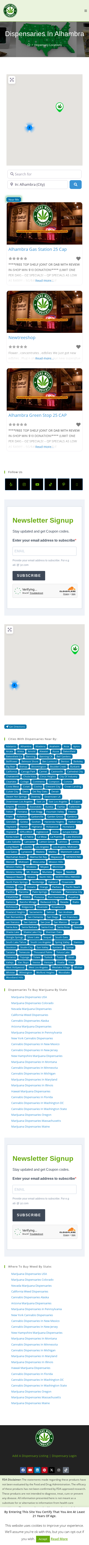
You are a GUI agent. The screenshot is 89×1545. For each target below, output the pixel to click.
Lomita (75, 841)
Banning (30, 756)
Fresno (72, 811)
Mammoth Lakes (70, 851)
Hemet (24, 826)
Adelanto (11, 746)
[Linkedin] (37, 1470)
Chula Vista (29, 776)
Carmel (43, 771)
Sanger (75, 922)
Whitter (78, 967)
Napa (59, 872)
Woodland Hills (14, 977)
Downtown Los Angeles (19, 801)
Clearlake (11, 781)
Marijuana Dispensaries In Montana (34, 1062)
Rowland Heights (15, 912)
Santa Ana (11, 927)
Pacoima (23, 892)
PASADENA (12, 897)
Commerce (39, 781)
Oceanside (67, 882)
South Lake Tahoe (16, 942)
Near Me (13, 199)
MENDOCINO (73, 857)
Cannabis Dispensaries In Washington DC (37, 1103)
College (25, 781)
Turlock (48, 957)
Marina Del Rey (38, 857)
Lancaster (30, 841)
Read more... (44, 281)
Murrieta (47, 872)
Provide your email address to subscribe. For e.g (41, 563)
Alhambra (26, 746)
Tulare (36, 957)
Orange (44, 887)
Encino (22, 806)
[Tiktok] (66, 1470)
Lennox (63, 841)
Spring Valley (62, 942)
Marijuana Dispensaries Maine (30, 1126)
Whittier (10, 972)
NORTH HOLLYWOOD (68, 876)
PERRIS (26, 897)
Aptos (76, 746)
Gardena (72, 816)
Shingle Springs (14, 937)
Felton (9, 811)
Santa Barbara (29, 927)
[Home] (28, 45)
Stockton (11, 947)
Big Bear (10, 766)
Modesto (31, 866)
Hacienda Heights (54, 821)
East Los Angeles (58, 801)
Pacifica (10, 892)
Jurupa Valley (70, 831)
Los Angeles (42, 846)
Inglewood (42, 831)
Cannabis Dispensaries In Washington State (39, 1109)
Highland (37, 826)
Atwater (44, 751)
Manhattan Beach (16, 857)
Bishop (23, 766)
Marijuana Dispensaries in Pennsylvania (36, 1032)
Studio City (26, 947)
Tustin (60, 957)
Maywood (56, 857)
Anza (66, 746)
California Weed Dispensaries (29, 1015)
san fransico (12, 922)
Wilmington (25, 972)
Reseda (64, 902)
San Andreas (65, 912)
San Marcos (60, 922)
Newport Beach (14, 876)
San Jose (45, 922)
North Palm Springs (17, 882)
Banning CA (46, 756)
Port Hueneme (56, 897)
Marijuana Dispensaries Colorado (32, 1003)
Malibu (52, 851)
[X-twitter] (52, 1470)
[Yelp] (11, 484)
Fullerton (22, 816)
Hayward (11, 826)
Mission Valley (14, 866)
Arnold (31, 751)
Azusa (55, 751)
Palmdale (56, 892)
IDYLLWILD (26, 831)
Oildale (10, 887)
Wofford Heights (45, 972)
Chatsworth (12, 776)
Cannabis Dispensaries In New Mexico (35, 1044)
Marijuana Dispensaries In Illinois (32, 1085)
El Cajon (75, 801)
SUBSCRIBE (29, 575)
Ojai (20, 887)
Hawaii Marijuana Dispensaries (30, 1091)
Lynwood (26, 851)
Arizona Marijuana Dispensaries (31, 1026)
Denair (55, 791)
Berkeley (78, 761)
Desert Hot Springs (16, 796)
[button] (59, 107)
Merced (10, 861)
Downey (35, 796)
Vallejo (10, 962)
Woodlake (64, 972)
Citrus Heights (48, 776)
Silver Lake (33, 937)
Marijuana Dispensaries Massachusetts (36, 1121)
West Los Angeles (38, 967)
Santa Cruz (47, 927)
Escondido (35, 806)
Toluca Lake (63, 952)
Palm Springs (39, 892)
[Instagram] (24, 484)
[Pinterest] (64, 484)
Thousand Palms (43, 952)
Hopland (11, 831)
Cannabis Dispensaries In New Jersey (34, 1050)
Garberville (37, 816)
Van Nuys (23, 962)
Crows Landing (73, 786)
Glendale (11, 821)
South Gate (61, 937)
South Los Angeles (40, 942)
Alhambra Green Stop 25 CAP (37, 415)
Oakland (53, 882)
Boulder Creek (58, 766)
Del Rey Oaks (40, 791)
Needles (70, 872)
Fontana (22, 811)
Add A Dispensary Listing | (31, 1456)
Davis (25, 791)
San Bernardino (14, 917)
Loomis (27, 846)
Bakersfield (69, 751)
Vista (71, 962)
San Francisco (70, 917)
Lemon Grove (46, 841)
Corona (68, 781)
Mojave (44, 866)
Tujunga (24, 957)
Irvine (55, 831)
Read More (59, 1539)
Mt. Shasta (32, 872)
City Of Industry (68, 776)
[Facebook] (23, 1470)
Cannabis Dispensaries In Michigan (33, 1073)
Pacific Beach (73, 887)
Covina (38, 786)
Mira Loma (39, 861)
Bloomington (38, 766)
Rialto (76, 902)
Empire (10, 806)
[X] (77, 484)
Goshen (36, 821)
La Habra (28, 836)
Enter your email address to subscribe (44, 540)
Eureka (49, 806)
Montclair (58, 866)
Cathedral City (75, 771)
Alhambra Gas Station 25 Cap (37, 249)
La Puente (56, 836)
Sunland (57, 947)
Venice (36, 962)
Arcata (9, 751)
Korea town (12, 836)
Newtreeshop (21, 337)
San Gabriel (30, 922)
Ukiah (71, 957)
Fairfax (61, 806)
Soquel (47, 937)
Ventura (48, 962)
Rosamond (58, 907)
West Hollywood (15, 967)
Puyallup (73, 897)
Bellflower (11, 761)
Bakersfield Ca (14, 756)
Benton (65, 761)
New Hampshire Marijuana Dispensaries (36, 1056)
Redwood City (48, 902)
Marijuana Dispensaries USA (29, 997)
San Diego (52, 917)
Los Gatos (11, 851)
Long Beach (12, 846)
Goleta (24, 821)
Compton (54, 781)
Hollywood (52, 826)
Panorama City (74, 892)
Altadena (40, 746)
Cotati (26, 786)
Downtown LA (52, 796)
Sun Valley (42, 947)
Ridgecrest (27, 907)
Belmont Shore (30, 761)
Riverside (42, 907)
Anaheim (54, 746)
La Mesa (41, 836)
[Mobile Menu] (85, 11)
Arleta (20, 751)
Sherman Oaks (54, 932)
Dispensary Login (64, 1456)
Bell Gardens (64, 756)
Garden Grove (55, 816)
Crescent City (53, 786)
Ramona (10, 902)
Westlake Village (61, 967)
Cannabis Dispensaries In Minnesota (34, 1068)
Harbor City (74, 821)
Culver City (12, 791)
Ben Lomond (49, 761)
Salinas (50, 912)
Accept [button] (43, 1539)
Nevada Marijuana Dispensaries (31, 1009)
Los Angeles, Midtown (65, 846)
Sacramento (36, 912)
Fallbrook (74, 806)
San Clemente (35, 917)
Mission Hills (56, 861)
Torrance (11, 957)
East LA (41, 801)
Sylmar (70, 947)
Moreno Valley (14, 872)
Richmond (11, 907)
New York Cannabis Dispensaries (32, 1038)
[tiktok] (50, 484)
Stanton (78, 942)
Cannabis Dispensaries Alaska (30, 1021)
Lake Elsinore (73, 836)
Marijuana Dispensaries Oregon (31, 1115)
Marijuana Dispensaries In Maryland (34, 1079)
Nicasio (31, 876)
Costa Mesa (12, 786)
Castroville (57, 771)
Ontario (31, 887)
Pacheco (57, 887)
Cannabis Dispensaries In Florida (32, 1097)
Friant (9, 816)
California (11, 771)
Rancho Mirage (28, 902)
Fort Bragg (36, 811)
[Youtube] (37, 484)
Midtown (24, 861)
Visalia (60, 962)
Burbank (75, 766)
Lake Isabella (13, 841)
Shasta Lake (12, 932)
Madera (40, 851)
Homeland (68, 826)
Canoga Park (28, 771)
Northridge (38, 882)
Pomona (39, 897)
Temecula (24, 952)
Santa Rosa (63, 927)
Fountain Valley (55, 811)
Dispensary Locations (48, 45)
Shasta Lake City (33, 932)
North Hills (45, 876)
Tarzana (10, 952)
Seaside (78, 927)
